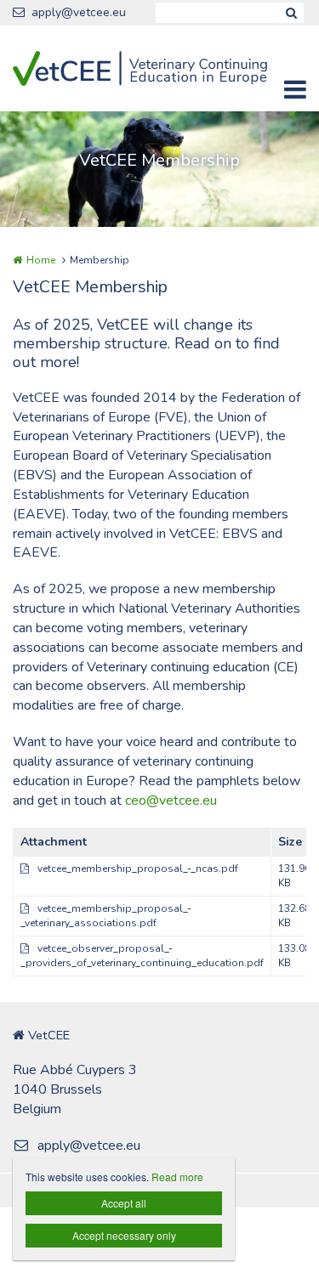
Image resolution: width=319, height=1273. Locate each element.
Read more (177, 1176)
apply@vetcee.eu (78, 12)
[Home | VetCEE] (159, 68)
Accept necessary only (124, 1235)
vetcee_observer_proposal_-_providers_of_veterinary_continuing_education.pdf (142, 956)
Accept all (123, 1203)
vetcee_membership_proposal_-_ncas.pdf (137, 868)
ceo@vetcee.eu (171, 800)
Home (40, 260)
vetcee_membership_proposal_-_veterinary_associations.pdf (105, 916)
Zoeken (291, 13)
